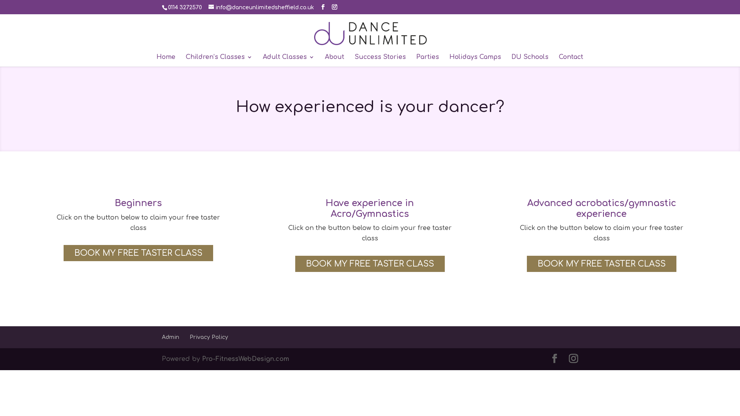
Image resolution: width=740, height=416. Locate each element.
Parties (427, 57)
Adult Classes (285, 57)
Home (165, 57)
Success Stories (380, 57)
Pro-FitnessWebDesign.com (245, 359)
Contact (571, 57)
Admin (170, 337)
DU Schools (529, 57)
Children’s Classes (215, 57)
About (334, 57)
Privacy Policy (209, 337)
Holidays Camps (475, 57)
